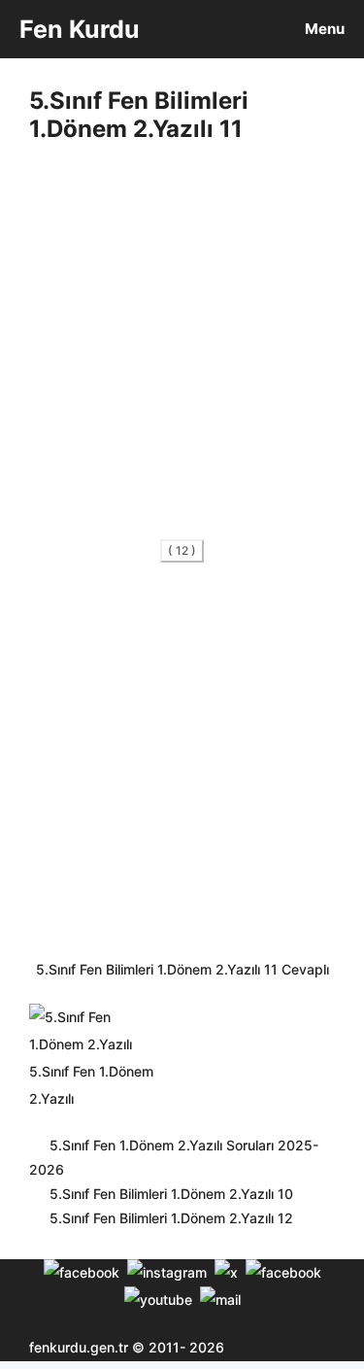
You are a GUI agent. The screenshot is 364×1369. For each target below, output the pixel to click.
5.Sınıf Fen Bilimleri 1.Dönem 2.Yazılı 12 (171, 1218)
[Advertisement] (182, 346)
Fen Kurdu (79, 29)
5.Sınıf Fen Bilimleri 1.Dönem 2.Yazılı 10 (171, 1193)
